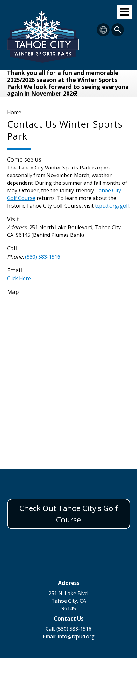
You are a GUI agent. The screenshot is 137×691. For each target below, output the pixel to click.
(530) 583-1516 (42, 256)
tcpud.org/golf (112, 205)
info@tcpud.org (76, 636)
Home (14, 112)
